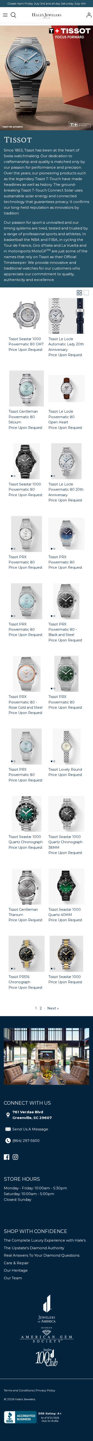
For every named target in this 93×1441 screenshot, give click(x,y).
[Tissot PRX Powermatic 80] (27, 534)
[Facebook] (6, 1157)
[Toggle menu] (5, 15)
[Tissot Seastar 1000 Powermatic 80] (27, 461)
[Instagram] (15, 1157)
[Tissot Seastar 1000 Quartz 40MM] (66, 887)
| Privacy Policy (44, 1390)
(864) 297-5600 (26, 1140)
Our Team (13, 1278)
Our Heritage (16, 1270)
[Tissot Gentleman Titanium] (27, 887)
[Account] (88, 15)
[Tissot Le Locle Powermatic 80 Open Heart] (66, 388)
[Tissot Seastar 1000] (66, 954)
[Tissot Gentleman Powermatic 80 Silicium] (27, 388)
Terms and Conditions (19, 1390)
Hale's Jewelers (25, 1399)
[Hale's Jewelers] (47, 15)
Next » (53, 1008)
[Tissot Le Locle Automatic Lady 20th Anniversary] (66, 316)
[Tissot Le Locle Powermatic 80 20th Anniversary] (66, 461)
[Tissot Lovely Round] (66, 746)
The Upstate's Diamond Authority (34, 1248)
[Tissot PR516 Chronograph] (27, 954)
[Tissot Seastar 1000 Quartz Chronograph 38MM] (66, 814)
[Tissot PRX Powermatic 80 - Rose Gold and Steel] (27, 674)
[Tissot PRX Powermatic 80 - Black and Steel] (66, 601)
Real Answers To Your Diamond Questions (41, 1255)
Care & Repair (16, 1263)
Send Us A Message (30, 1129)
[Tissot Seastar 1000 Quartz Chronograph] (27, 814)
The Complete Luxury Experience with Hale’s (45, 1240)
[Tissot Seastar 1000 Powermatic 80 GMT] (27, 316)
